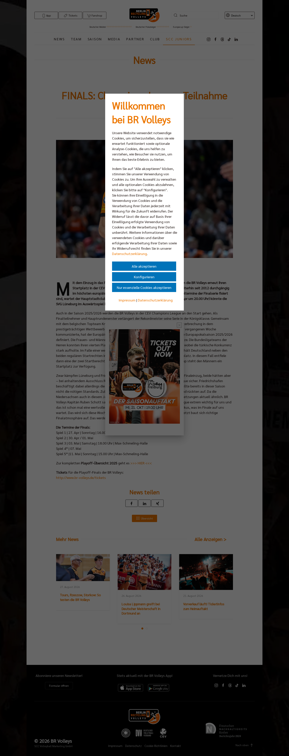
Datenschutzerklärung (129, 253)
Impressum (127, 300)
